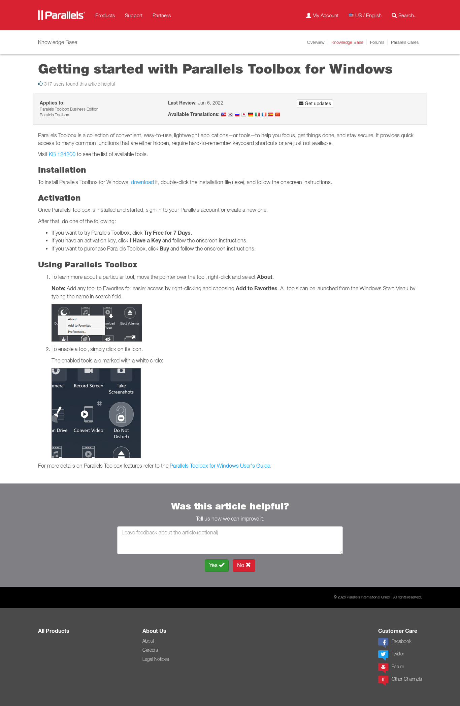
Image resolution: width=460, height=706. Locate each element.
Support (133, 15)
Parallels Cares (405, 42)
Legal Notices (155, 659)
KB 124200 (62, 154)
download (142, 182)
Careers (150, 650)
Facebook (401, 641)
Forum (398, 666)
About (148, 641)
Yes (214, 565)
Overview (316, 42)
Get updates (317, 103)
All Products (53, 631)
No (241, 565)
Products (105, 15)
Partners (162, 15)
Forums (377, 42)
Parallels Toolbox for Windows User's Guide (220, 466)
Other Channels (407, 679)
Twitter (398, 653)
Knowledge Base (347, 42)
